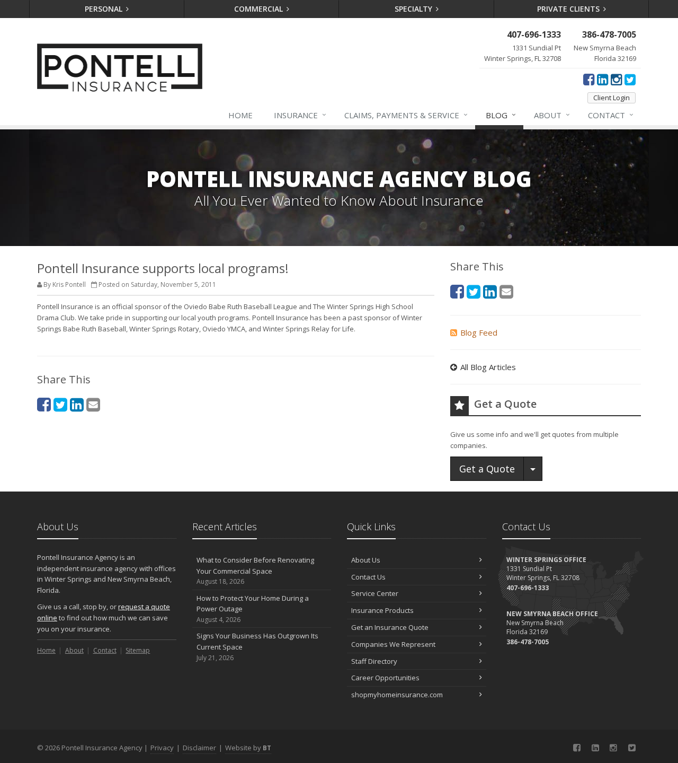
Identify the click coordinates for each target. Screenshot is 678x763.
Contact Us (368, 577)
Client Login (611, 97)
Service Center (374, 593)
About (552, 114)
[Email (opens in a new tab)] (93, 404)
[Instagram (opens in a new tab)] (616, 79)
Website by (248, 747)
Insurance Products (382, 610)
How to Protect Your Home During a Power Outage (253, 609)
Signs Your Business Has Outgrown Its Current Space (257, 646)
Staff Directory (374, 661)
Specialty (414, 9)
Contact (611, 114)
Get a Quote (487, 468)
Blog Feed (478, 332)
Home (240, 115)
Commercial (259, 9)
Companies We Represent (393, 644)
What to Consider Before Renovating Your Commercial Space (255, 570)
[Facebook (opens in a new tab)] (588, 79)
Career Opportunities (385, 677)
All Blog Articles (488, 367)
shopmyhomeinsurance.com (397, 694)
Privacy (162, 747)
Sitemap (138, 650)
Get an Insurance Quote (390, 627)
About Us (365, 560)
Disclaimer (199, 747)
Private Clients (569, 9)
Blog (501, 114)
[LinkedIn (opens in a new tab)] (602, 79)
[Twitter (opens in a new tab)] (630, 79)
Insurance (300, 114)
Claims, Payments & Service (406, 114)
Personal (104, 9)
